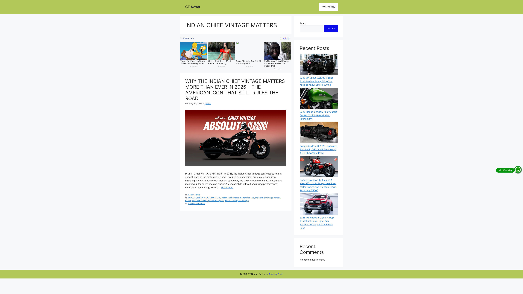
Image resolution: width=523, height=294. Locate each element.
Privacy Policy (328, 6)
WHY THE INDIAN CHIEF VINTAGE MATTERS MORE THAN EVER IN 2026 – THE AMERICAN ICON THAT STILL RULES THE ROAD (235, 89)
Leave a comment (196, 203)
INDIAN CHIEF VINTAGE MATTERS (204, 198)
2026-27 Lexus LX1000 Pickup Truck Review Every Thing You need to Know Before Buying (316, 81)
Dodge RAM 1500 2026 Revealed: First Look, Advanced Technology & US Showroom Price (318, 149)
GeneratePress (275, 274)
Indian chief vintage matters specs (208, 200)
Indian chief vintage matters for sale (237, 198)
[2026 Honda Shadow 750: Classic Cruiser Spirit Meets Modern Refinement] (319, 99)
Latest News (194, 195)
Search (303, 23)
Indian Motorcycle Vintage (237, 200)
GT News (192, 7)
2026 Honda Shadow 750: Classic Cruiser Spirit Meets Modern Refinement (318, 115)
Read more (227, 187)
